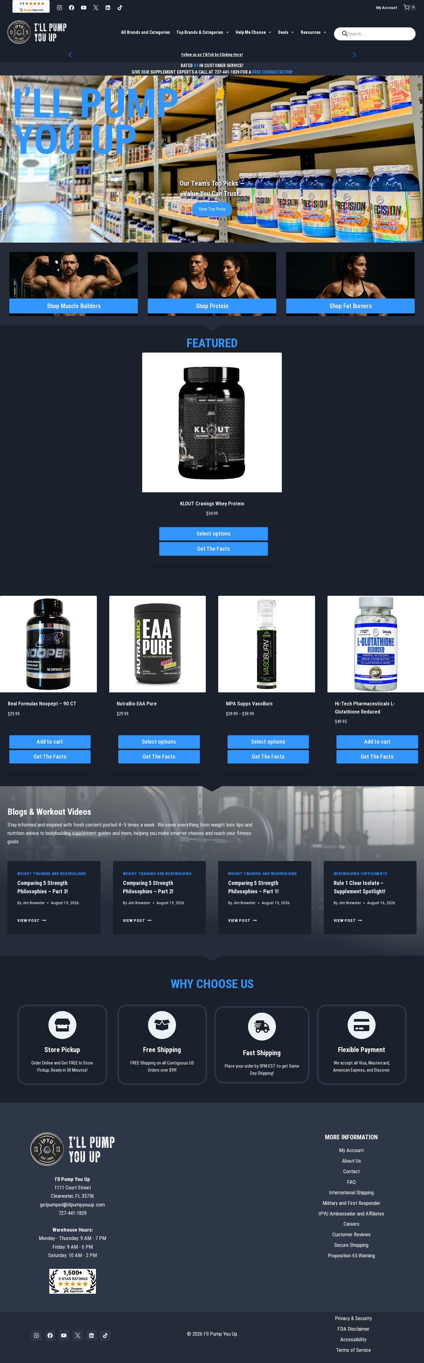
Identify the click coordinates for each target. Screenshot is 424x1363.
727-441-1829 (226, 72)
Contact (351, 1171)
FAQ (351, 1182)
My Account (386, 7)
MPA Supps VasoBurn (249, 703)
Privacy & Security (353, 1318)
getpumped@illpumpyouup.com (72, 1204)
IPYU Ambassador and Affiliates (351, 1213)
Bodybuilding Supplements (361, 874)
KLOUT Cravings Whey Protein (212, 503)
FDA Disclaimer (353, 1329)
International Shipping (351, 1192)
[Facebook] (71, 7)
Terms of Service (353, 1350)
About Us (351, 1161)
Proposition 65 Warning (351, 1255)
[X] (95, 7)
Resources (311, 32)
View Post (31, 920)
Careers (351, 1224)
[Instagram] (59, 7)
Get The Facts (213, 548)
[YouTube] (83, 7)
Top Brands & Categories (199, 32)
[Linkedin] (107, 7)
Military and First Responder (351, 1203)
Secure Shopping (351, 1245)
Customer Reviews (351, 1235)
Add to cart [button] (50, 741)
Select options (213, 533)
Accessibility (353, 1339)
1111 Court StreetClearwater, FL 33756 (72, 1187)
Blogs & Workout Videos (49, 812)
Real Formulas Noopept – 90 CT (42, 703)
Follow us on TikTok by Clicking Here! (212, 54)
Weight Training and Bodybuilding (51, 874)
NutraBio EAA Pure (137, 703)
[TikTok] (120, 7)
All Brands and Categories (145, 32)
